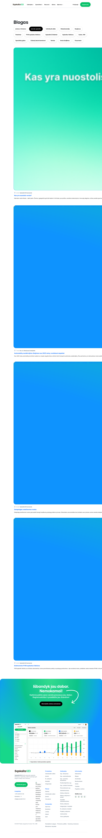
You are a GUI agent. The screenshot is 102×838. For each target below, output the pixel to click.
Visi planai (48, 799)
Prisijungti (75, 4)
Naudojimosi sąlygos (50, 824)
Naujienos (78, 29)
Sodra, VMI (82, 34)
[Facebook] (76, 797)
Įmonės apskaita (36, 29)
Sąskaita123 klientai (51, 34)
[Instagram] (82, 797)
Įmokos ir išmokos (20, 29)
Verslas (53, 40)
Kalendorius (78, 773)
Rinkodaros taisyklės (50, 826)
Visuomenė (78, 40)
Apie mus (59, 4)
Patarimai (18, 34)
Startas (47, 791)
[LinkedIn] (79, 797)
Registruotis (85, 4)
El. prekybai (48, 778)
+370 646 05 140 (19, 794)
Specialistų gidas (20, 40)
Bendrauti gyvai (21, 784)
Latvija (47, 811)
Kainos (53, 4)
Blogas (77, 776)
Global (47, 814)
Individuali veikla (51, 29)
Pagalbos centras (79, 789)
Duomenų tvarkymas (73, 824)
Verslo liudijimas (65, 40)
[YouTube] (85, 797)
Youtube (77, 786)
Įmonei (47, 776)
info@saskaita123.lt (20, 799)
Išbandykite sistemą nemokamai (51, 704)
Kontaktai (17, 796)
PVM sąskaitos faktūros (33, 34)
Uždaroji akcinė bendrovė (38, 40)
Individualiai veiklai (50, 773)
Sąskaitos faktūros (68, 34)
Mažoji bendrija (65, 29)
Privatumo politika (62, 824)
